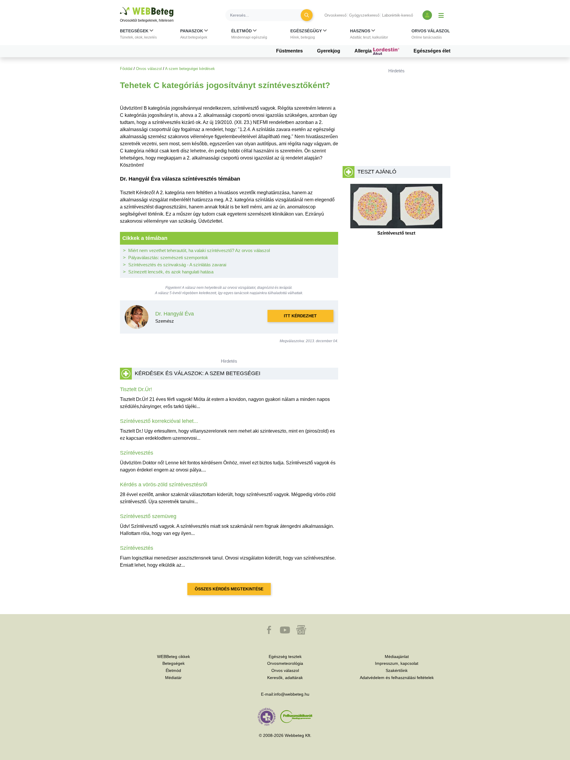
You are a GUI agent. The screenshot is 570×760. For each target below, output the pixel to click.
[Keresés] (307, 15)
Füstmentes (289, 50)
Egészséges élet (432, 50)
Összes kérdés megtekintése (229, 589)
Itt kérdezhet (300, 315)
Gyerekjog (328, 50)
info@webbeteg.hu (291, 694)
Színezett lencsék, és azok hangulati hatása (170, 271)
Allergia (363, 50)
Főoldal (126, 68)
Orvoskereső (335, 15)
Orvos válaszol (149, 68)
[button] (138, 35)
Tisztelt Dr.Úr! (136, 389)
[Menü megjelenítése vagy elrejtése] (441, 15)
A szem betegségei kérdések (190, 68)
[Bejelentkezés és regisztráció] (427, 15)
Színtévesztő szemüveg (148, 516)
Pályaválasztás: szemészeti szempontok (168, 257)
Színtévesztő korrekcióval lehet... (159, 421)
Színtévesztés (136, 453)
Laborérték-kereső (397, 15)
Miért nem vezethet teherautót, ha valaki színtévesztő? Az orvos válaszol (199, 250)
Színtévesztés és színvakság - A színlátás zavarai (177, 264)
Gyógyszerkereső (364, 15)
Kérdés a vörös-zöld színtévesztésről (163, 484)
